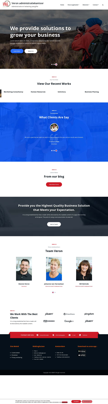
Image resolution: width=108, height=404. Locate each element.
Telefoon (84, 335)
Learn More (47, 51)
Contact (95, 5)
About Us (61, 51)
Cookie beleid (16, 353)
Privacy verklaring (17, 357)
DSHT (53, 372)
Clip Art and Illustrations (67, 92)
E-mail (73, 335)
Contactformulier (44, 335)
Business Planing (37, 92)
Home (62, 5)
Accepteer (76, 401)
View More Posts (54, 184)
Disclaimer (15, 355)
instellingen (65, 402)
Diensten (85, 5)
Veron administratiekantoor (28, 3)
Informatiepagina (60, 335)
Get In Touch (54, 224)
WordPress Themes (91, 92)
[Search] (103, 6)
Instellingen (87, 401)
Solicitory (7, 92)
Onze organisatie (73, 5)
